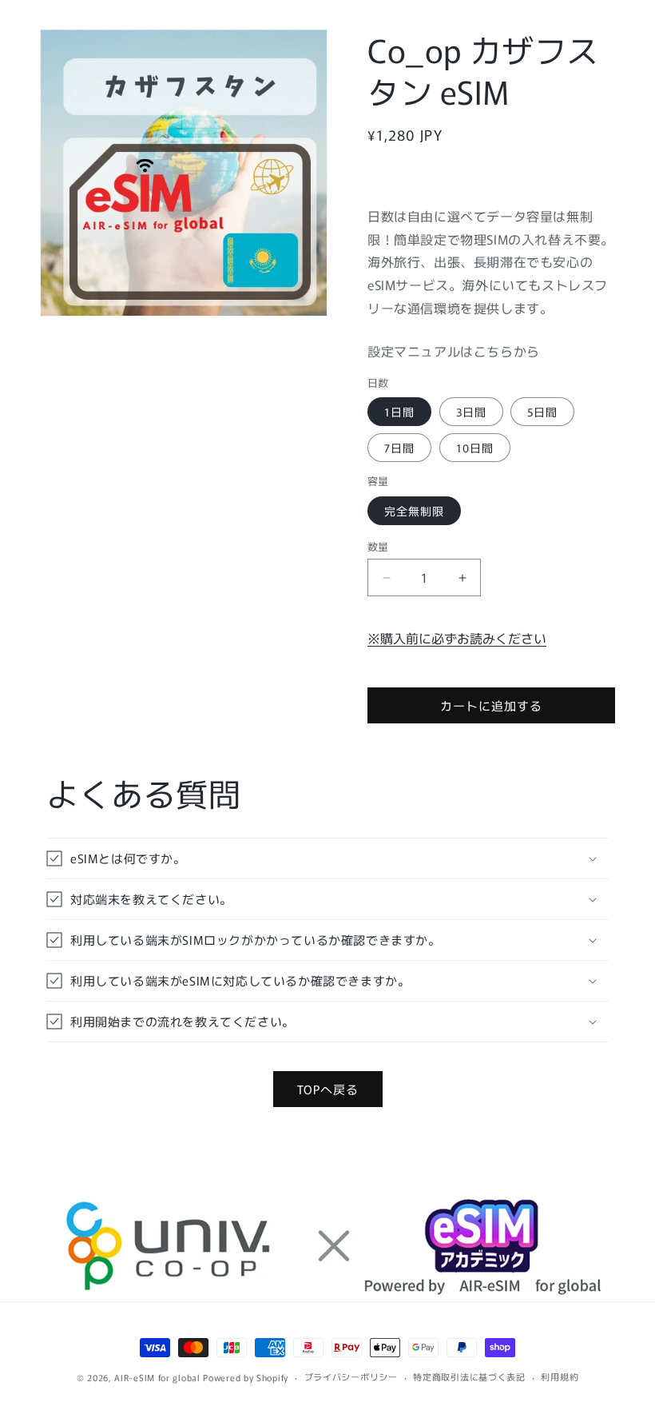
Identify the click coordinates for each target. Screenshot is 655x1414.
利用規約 (559, 1376)
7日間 (399, 448)
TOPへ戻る (328, 1089)
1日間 (399, 412)
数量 (378, 546)
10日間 (475, 448)
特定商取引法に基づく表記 (469, 1376)
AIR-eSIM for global (157, 1377)
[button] (327, 858)
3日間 (471, 412)
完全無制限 (414, 511)
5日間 (542, 412)
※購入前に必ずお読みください (456, 637)
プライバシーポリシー (351, 1376)
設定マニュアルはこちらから (453, 350)
